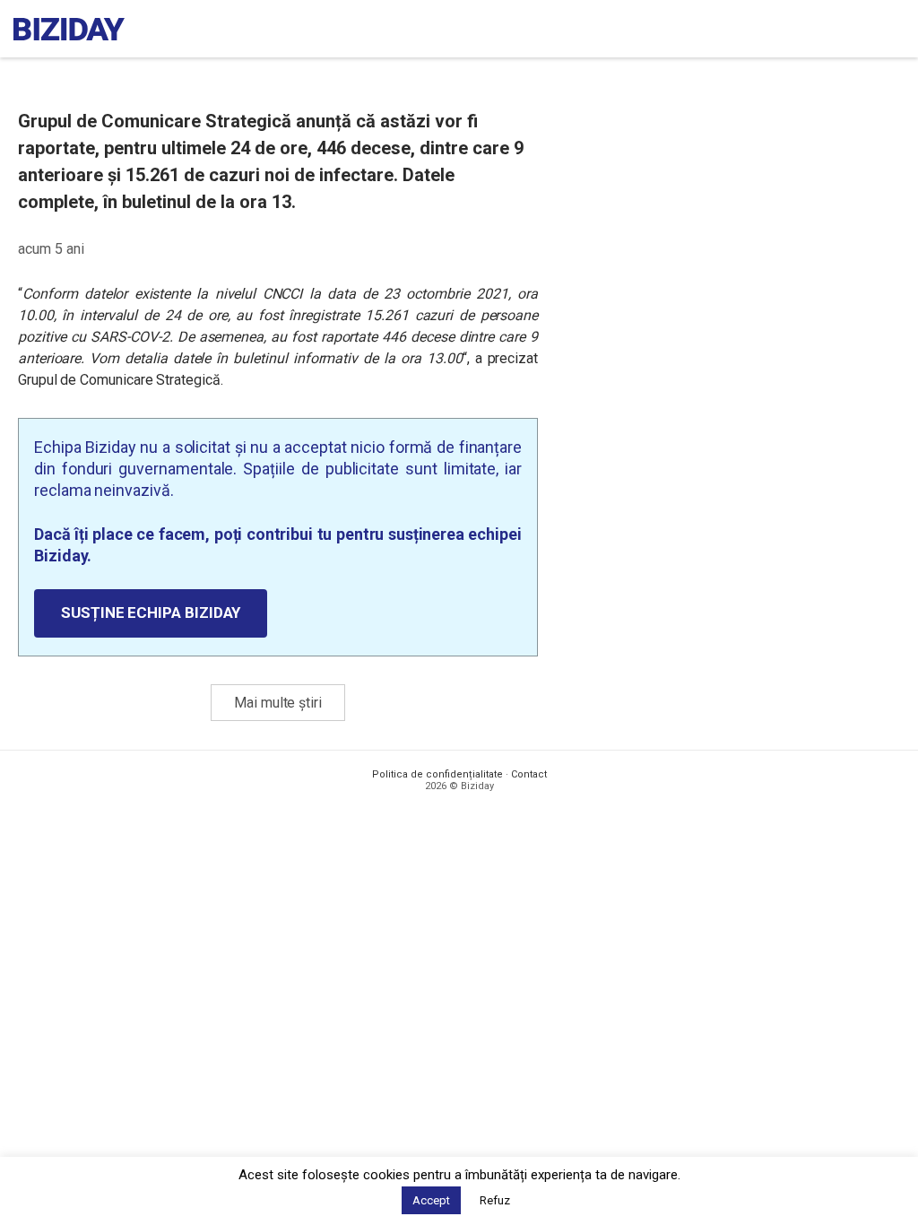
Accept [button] (431, 1200)
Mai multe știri (278, 702)
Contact (529, 774)
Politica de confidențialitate (437, 774)
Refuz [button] (495, 1200)
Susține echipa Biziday (150, 612)
